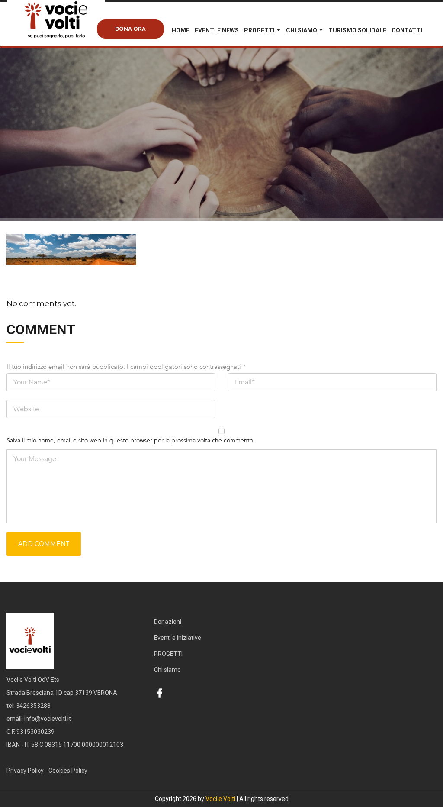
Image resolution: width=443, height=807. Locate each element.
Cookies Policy (67, 770)
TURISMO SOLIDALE (357, 30)
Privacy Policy (25, 770)
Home (180, 30)
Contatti (407, 30)
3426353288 (33, 705)
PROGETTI (259, 30)
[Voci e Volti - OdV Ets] (71, 28)
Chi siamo (301, 30)
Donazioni (167, 621)
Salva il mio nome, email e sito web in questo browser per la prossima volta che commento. (130, 440)
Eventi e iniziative (177, 637)
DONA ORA (130, 29)
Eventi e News (217, 30)
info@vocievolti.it (47, 718)
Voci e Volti (220, 798)
